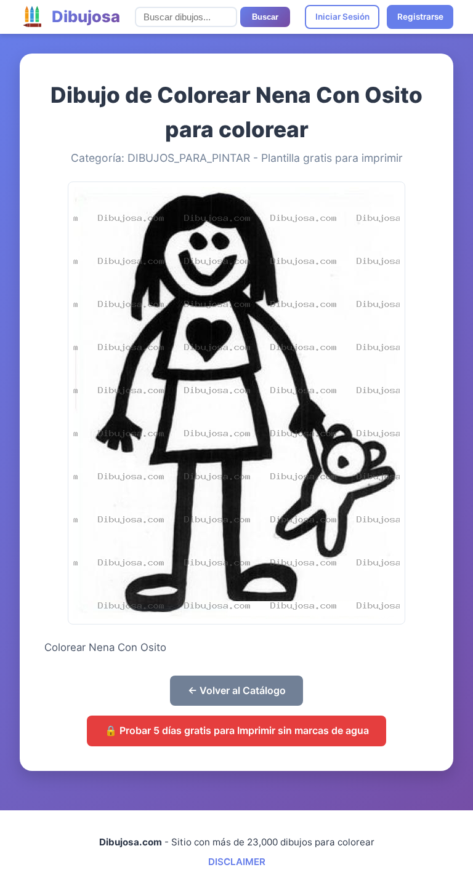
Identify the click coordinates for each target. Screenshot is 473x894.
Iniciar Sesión (342, 17)
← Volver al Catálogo (237, 690)
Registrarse (420, 17)
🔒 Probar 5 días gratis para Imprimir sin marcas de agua (237, 730)
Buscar (265, 17)
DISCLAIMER (236, 862)
